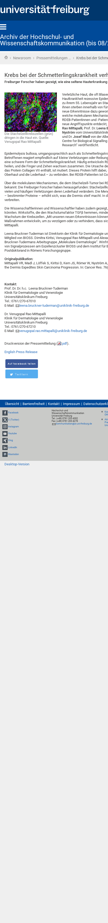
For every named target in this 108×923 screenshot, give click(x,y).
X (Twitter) (13, 419)
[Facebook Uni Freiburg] (5, 413)
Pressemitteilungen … (53, 58)
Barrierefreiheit (34, 404)
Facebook (13, 413)
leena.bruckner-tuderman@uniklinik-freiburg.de (54, 305)
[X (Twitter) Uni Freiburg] (5, 419)
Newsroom (22, 58)
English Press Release (20, 352)
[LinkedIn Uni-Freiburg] (5, 447)
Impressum (71, 404)
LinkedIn (12, 447)
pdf (64, 343)
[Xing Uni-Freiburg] (5, 440)
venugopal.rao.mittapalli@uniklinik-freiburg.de (53, 331)
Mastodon (13, 454)
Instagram (13, 426)
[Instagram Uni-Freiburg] (5, 426)
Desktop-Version (16, 464)
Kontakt (54, 404)
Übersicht (12, 404)
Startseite (6, 57)
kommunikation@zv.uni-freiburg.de (74, 423)
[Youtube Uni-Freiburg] (5, 433)
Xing (10, 440)
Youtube (12, 433)
